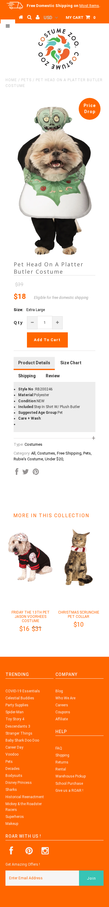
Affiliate (61, 719)
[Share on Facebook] (16, 473)
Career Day (14, 747)
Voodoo (11, 754)
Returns (61, 762)
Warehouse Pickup (70, 776)
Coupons (62, 712)
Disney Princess (18, 783)
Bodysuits (13, 776)
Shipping (62, 755)
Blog (59, 691)
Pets (26, 80)
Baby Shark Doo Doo (22, 740)
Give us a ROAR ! (69, 790)
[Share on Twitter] (25, 473)
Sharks (11, 790)
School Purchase (69, 783)
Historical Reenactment (24, 797)
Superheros (14, 817)
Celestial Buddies (19, 698)
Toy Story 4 (14, 719)
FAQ (58, 748)
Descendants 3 (17, 726)
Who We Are (65, 698)
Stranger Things (18, 733)
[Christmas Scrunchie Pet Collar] (78, 585)
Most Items (89, 5)
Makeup (11, 824)
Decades (12, 769)
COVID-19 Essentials (22, 691)
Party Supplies (16, 705)
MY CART (80, 17)
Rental (60, 769)
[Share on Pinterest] (36, 473)
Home (11, 80)
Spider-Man (14, 712)
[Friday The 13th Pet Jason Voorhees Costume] (30, 585)
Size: (18, 309)
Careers (61, 705)
